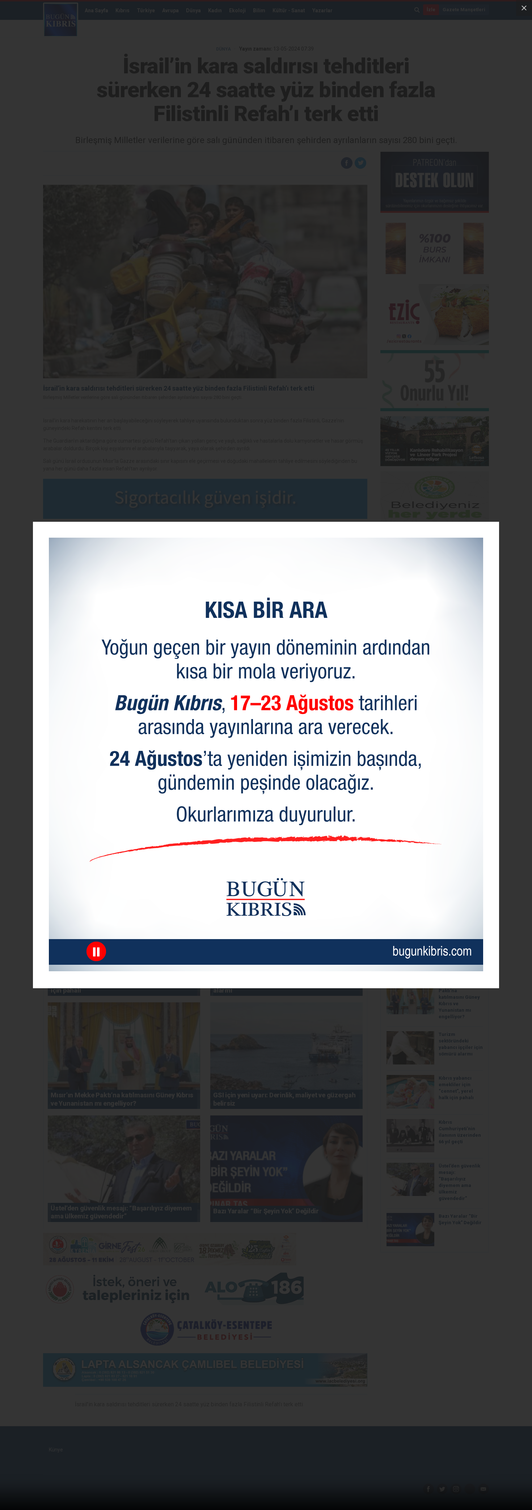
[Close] (524, 8)
